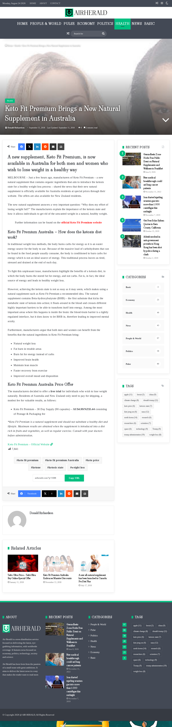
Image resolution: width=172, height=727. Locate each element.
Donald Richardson (16, 128)
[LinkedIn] (37, 146)
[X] (29, 146)
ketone (37, 467)
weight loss (78, 467)
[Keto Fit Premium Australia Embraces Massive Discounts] (58, 563)
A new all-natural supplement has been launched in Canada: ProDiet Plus (93, 578)
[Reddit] (45, 146)
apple (128, 394)
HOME (33, 3)
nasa (145, 412)
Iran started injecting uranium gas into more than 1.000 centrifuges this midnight (153, 204)
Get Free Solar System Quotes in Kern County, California (153, 224)
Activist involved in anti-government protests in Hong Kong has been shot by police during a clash (152, 245)
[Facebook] (21, 146)
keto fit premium (28, 460)
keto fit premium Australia (63, 460)
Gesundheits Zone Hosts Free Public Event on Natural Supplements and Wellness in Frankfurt (153, 161)
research (146, 417)
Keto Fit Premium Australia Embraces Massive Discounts (57, 576)
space (128, 429)
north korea (130, 417)
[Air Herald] (86, 13)
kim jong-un (130, 412)
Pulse (69, 23)
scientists (146, 423)
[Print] (61, 146)
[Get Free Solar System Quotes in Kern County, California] (131, 225)
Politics (105, 23)
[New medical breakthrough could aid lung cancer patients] (131, 182)
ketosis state (56, 467)
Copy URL (74, 478)
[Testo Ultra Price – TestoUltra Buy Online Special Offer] (23, 563)
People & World (45, 23)
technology (142, 429)
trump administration (134, 435)
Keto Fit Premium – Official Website (29, 444)
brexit (140, 394)
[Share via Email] (53, 146)
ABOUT (43, 3)
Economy (86, 23)
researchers (130, 423)
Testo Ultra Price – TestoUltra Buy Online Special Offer (22, 576)
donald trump (150, 400)
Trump (157, 429)
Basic (149, 23)
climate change (131, 400)
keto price (93, 460)
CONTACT (55, 3)
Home (22, 23)
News (137, 23)
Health (123, 23)
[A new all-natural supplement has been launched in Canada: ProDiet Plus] (94, 563)
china (152, 394)
